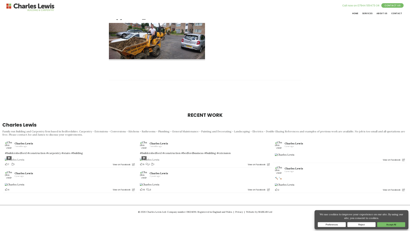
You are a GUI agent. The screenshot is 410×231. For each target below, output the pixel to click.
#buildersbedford (16, 153)
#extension (224, 153)
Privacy (239, 211)
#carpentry (53, 153)
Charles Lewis (19, 124)
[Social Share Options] (133, 164)
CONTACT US (392, 5)
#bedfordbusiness (192, 153)
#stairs (65, 153)
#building (77, 153)
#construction (36, 153)
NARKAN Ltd (265, 211)
